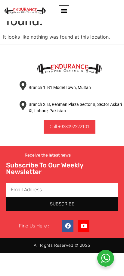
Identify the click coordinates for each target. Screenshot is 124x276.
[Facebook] (67, 226)
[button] (64, 10)
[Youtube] (83, 226)
